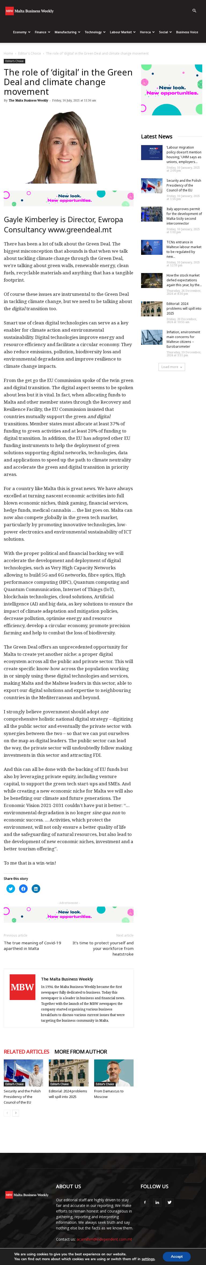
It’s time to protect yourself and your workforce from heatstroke (103, 948)
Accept (177, 1256)
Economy (20, 32)
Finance (40, 32)
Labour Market (121, 32)
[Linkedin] (157, 1202)
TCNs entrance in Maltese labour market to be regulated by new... (184, 249)
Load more (169, 367)
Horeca (145, 32)
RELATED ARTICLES (26, 1051)
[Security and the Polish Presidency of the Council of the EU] (23, 1072)
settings (148, 1259)
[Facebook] (145, 1202)
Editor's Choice (29, 53)
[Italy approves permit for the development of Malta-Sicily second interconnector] (152, 214)
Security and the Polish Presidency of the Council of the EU (22, 1097)
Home (8, 53)
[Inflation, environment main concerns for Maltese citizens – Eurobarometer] (152, 337)
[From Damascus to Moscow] (114, 1072)
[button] (194, 10)
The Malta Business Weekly (28, 100)
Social (163, 32)
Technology (93, 32)
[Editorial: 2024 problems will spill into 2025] (68, 1072)
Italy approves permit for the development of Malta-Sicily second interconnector (184, 216)
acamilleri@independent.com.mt (104, 1239)
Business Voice (187, 32)
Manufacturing (65, 32)
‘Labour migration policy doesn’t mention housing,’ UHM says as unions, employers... (184, 154)
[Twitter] (169, 1202)
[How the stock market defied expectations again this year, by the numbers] (152, 280)
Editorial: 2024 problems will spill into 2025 (184, 308)
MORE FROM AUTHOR (80, 1051)
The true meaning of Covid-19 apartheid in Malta (32, 945)
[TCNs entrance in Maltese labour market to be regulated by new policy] (152, 247)
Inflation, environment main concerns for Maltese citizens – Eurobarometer (183, 339)
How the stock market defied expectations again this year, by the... (184, 280)
